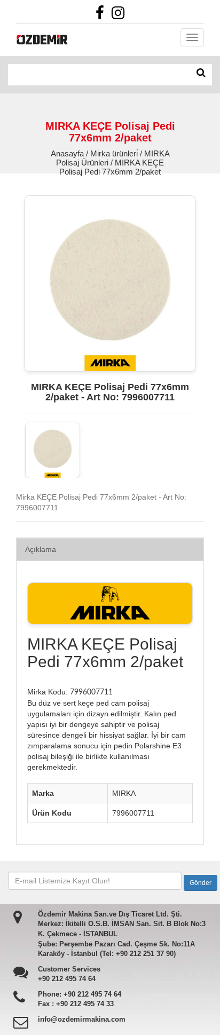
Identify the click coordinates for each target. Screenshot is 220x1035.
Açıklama (40, 549)
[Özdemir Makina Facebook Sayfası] (102, 15)
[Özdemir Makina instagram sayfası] (121, 15)
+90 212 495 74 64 (67, 979)
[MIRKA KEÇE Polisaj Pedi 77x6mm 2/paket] (52, 450)
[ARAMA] (201, 73)
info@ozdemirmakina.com (81, 1019)
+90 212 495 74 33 (85, 1004)
